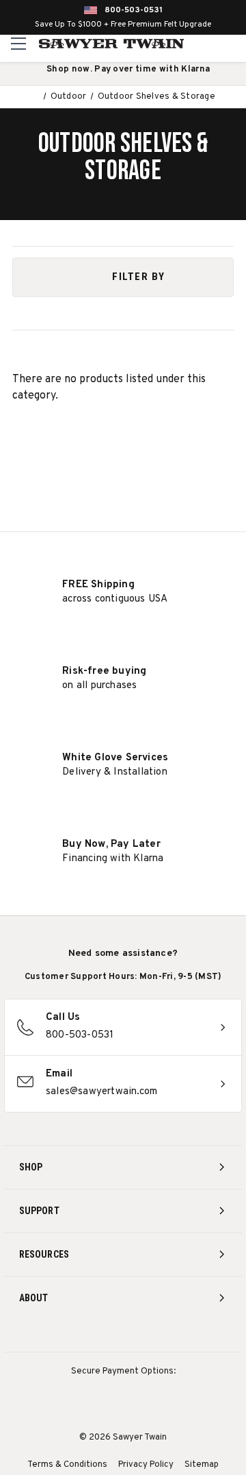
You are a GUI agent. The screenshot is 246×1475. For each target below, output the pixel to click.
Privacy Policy (146, 1464)
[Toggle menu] (19, 43)
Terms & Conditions (67, 1464)
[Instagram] (73, 1334)
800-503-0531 (134, 10)
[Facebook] (98, 1334)
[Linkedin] (174, 1334)
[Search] (205, 44)
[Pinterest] (123, 1334)
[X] (148, 1334)
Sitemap (201, 1464)
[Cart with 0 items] (233, 44)
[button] (123, 277)
